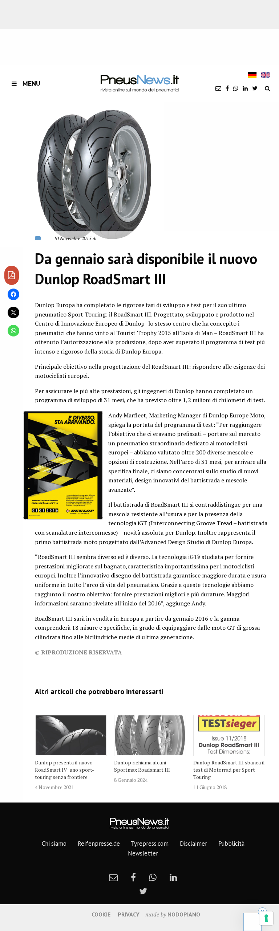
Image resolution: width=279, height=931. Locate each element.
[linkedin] (245, 88)
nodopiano (183, 914)
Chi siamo (54, 844)
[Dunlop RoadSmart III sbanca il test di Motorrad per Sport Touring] (229, 735)
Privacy (129, 914)
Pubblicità (231, 844)
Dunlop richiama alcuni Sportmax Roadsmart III (142, 766)
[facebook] (227, 88)
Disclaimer (193, 844)
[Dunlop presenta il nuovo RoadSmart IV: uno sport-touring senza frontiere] (71, 735)
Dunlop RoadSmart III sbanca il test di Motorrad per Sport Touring (229, 769)
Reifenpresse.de (99, 844)
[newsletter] (218, 88)
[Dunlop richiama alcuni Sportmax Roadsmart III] (150, 735)
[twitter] (255, 88)
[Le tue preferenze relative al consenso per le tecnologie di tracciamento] (266, 918)
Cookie (101, 914)
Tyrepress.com (150, 844)
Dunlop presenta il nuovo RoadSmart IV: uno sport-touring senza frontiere (64, 769)
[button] (82, 174)
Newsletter (143, 853)
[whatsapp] (235, 88)
